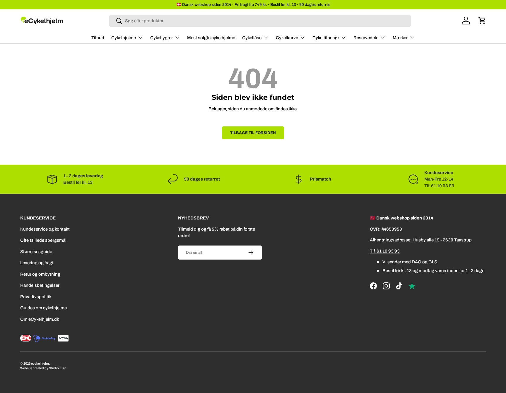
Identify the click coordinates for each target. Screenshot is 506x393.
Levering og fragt (37, 262)
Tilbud (97, 37)
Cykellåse (251, 37)
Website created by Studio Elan (43, 368)
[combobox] (260, 21)
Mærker (400, 37)
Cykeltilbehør (325, 37)
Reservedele (365, 37)
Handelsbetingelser (39, 285)
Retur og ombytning (40, 274)
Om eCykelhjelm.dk (39, 319)
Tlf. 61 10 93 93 (385, 251)
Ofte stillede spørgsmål (43, 240)
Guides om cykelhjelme (43, 308)
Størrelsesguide (36, 251)
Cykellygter (161, 37)
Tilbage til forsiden (253, 133)
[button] (482, 20)
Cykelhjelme (123, 37)
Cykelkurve (287, 37)
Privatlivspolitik (36, 296)
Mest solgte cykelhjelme (211, 37)
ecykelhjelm (40, 363)
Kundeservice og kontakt (45, 229)
